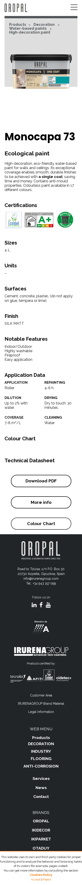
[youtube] (48, 605)
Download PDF (41, 480)
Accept (36, 879)
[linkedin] (34, 605)
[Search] (67, 7)
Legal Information (41, 712)
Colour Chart (41, 523)
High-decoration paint (29, 32)
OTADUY (41, 848)
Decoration (44, 24)
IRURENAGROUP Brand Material (41, 703)
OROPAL (41, 821)
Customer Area (41, 695)
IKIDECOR (41, 830)
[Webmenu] (74, 7)
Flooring (41, 758)
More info (41, 502)
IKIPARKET (41, 839)
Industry (41, 751)
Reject (47, 879)
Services (41, 778)
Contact (41, 796)
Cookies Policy (41, 875)
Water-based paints (28, 28)
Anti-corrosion (41, 766)
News (41, 787)
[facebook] (41, 605)
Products (17, 24)
